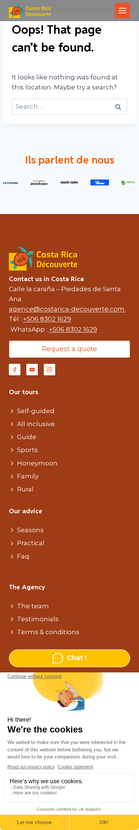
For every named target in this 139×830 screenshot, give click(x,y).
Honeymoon (37, 463)
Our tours (23, 392)
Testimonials (38, 619)
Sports (27, 450)
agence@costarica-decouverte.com (67, 309)
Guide (26, 437)
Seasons (30, 530)
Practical (30, 543)
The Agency (27, 587)
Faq (23, 556)
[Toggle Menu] (122, 10)
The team (33, 606)
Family (28, 476)
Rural (25, 489)
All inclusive (36, 424)
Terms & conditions (48, 632)
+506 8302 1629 (47, 319)
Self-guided (35, 411)
